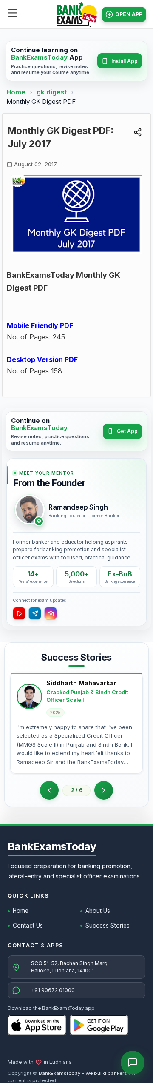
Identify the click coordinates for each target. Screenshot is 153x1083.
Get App (127, 431)
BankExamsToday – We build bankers (83, 1073)
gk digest (52, 92)
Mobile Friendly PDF (40, 325)
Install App (124, 61)
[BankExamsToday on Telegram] (34, 613)
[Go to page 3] (103, 790)
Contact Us (28, 925)
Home (16, 92)
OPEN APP (128, 14)
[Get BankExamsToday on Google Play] (99, 1025)
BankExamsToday (52, 846)
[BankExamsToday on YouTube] (19, 613)
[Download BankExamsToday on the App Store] (37, 1025)
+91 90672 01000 (53, 990)
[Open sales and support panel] (132, 1062)
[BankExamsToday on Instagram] (50, 613)
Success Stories (107, 925)
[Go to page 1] (49, 790)
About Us (97, 910)
